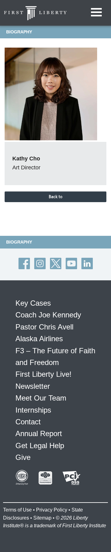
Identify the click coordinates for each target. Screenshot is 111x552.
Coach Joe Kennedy (48, 315)
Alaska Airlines (39, 338)
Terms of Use (17, 509)
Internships (33, 410)
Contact (28, 422)
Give (23, 457)
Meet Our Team (40, 398)
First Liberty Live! (43, 374)
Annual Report (38, 433)
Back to (55, 196)
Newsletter (32, 386)
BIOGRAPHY (19, 31)
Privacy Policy (51, 509)
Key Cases (33, 303)
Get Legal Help (39, 445)
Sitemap (42, 517)
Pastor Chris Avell (44, 327)
